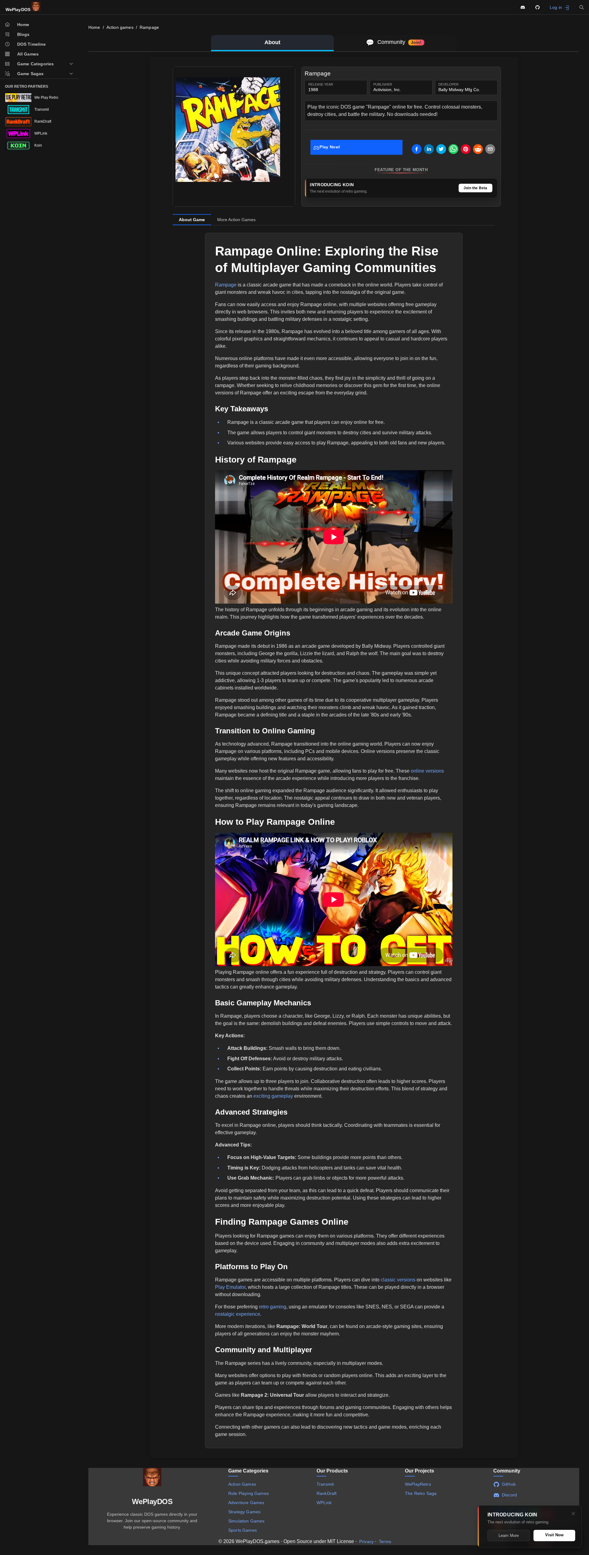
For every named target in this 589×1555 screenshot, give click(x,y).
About (272, 42)
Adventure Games (246, 1502)
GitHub (509, 1484)
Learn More (509, 1535)
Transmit (325, 1484)
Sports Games (242, 1530)
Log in (556, 7)
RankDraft (327, 1493)
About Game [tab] (192, 219)
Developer (448, 84)
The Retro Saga (421, 1493)
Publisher (382, 84)
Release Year (320, 84)
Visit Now (554, 1535)
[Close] (573, 1513)
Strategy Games (244, 1511)
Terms (385, 1541)
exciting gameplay (273, 1096)
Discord (509, 1494)
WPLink (324, 1502)
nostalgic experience (237, 1314)
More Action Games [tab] (236, 219)
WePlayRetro (418, 1484)
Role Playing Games (248, 1493)
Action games (119, 27)
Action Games (242, 1484)
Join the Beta (475, 188)
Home (94, 27)
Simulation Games (246, 1521)
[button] (581, 7)
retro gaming (272, 1306)
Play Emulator (230, 1287)
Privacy (366, 1541)
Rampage (149, 27)
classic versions (398, 1279)
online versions (427, 771)
